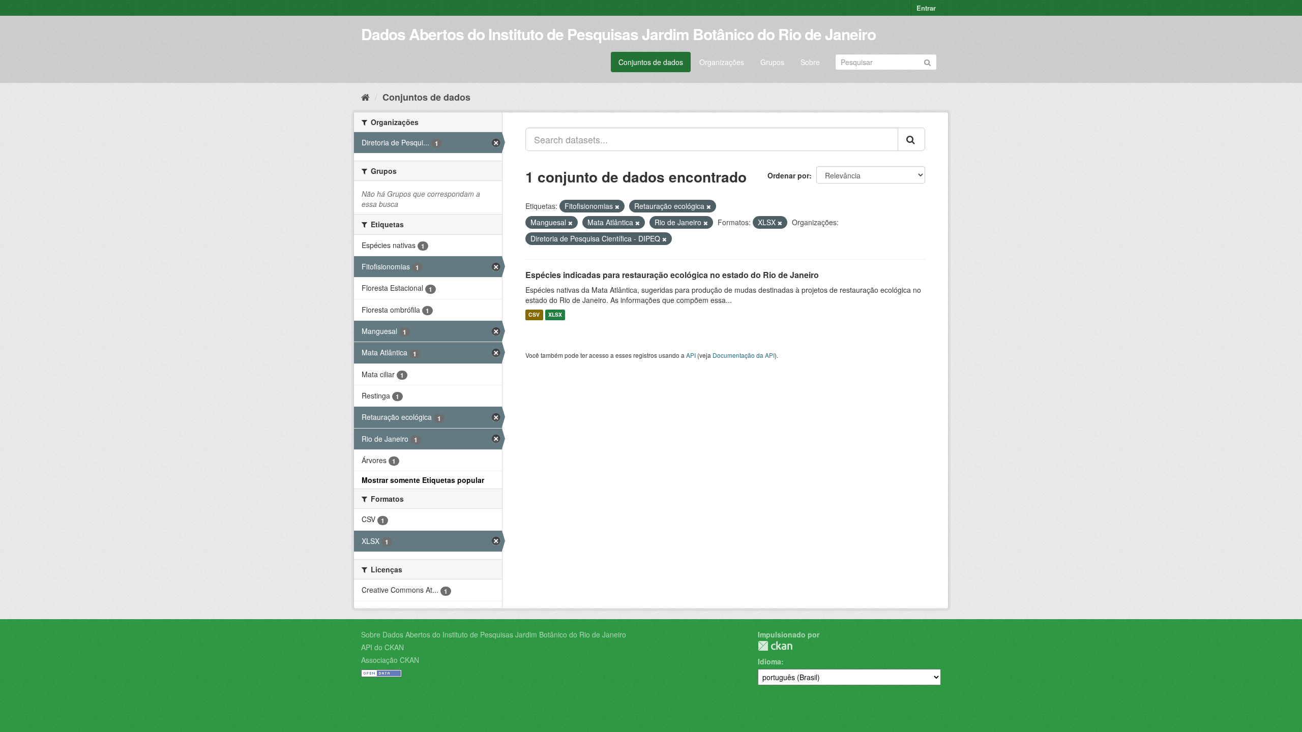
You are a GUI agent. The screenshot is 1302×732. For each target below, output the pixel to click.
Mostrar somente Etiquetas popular (423, 480)
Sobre (810, 62)
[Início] (365, 96)
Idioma (769, 661)
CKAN (775, 645)
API (691, 355)
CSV (534, 315)
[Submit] (927, 61)
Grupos (772, 62)
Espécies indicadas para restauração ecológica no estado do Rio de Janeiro (672, 275)
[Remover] (617, 206)
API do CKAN (382, 647)
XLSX (555, 315)
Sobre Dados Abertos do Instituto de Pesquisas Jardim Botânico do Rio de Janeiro (493, 634)
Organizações (721, 62)
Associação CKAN (390, 660)
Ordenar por (788, 175)
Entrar (926, 8)
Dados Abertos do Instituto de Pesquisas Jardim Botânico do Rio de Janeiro (618, 34)
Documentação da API (744, 355)
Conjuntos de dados (650, 62)
